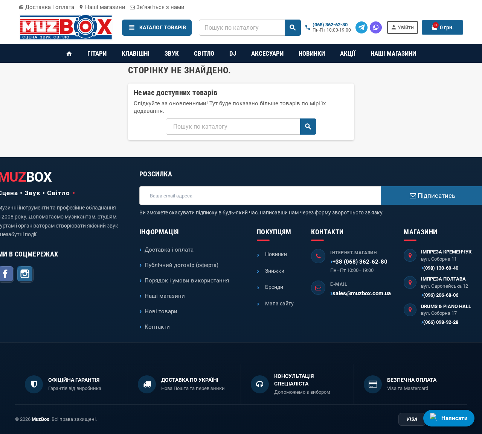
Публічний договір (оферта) (181, 265)
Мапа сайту (279, 303)
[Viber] (376, 27)
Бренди (274, 287)
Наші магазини (102, 7)
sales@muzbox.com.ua (362, 293)
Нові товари (161, 311)
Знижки (274, 271)
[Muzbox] (66, 27)
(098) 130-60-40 (440, 268)
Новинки (276, 254)
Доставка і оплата (46, 7)
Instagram (25, 274)
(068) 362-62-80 (330, 24)
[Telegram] (361, 27)
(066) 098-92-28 (440, 322)
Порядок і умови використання (187, 280)
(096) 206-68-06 (440, 295)
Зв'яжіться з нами (160, 7)
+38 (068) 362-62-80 (360, 261)
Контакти (157, 326)
